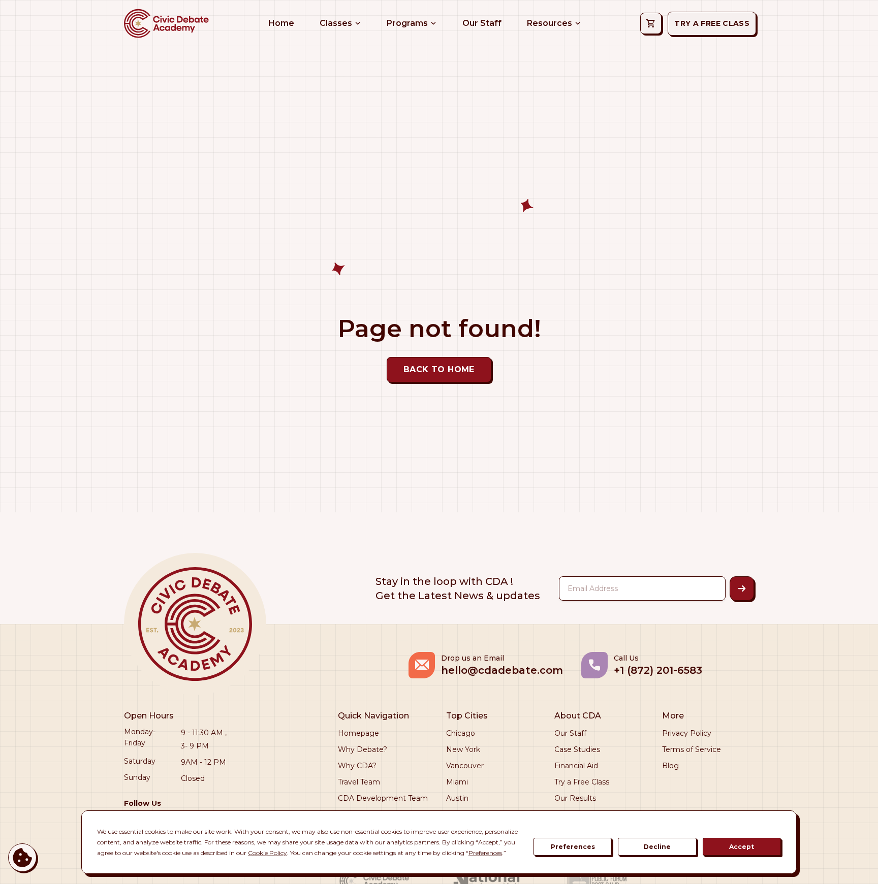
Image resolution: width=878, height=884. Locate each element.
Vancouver (465, 765)
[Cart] (651, 23)
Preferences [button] (485, 853)
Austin (457, 798)
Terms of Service (691, 749)
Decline (657, 846)
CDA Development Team (383, 798)
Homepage (358, 733)
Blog (670, 765)
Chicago (460, 733)
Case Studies (577, 749)
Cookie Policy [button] (267, 853)
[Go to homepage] (165, 23)
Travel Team (359, 782)
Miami (457, 782)
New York (463, 749)
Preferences (573, 846)
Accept (741, 846)
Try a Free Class (581, 782)
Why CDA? (357, 765)
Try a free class (711, 23)
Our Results (575, 798)
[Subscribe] (742, 588)
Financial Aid (576, 765)
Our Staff (570, 733)
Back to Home (439, 369)
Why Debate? (362, 749)
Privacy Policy (686, 733)
